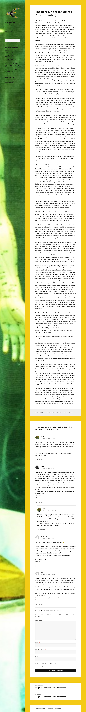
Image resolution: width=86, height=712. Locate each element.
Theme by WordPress (40, 708)
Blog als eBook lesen (12, 33)
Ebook (54, 412)
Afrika (66, 412)
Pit (5, 59)
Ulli (42, 466)
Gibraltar (71, 412)
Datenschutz (58, 708)
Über (8, 31)
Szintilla (44, 536)
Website (37, 656)
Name (37, 642)
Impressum (50, 708)
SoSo (42, 436)
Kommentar (39, 620)
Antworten (39, 459)
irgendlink (48, 412)
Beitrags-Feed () (10, 81)
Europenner (10, 22)
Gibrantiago (60, 412)
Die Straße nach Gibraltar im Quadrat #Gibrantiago (12, 65)
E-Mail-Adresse (40, 649)
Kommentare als (10, 82)
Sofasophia (8, 50)
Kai (42, 572)
